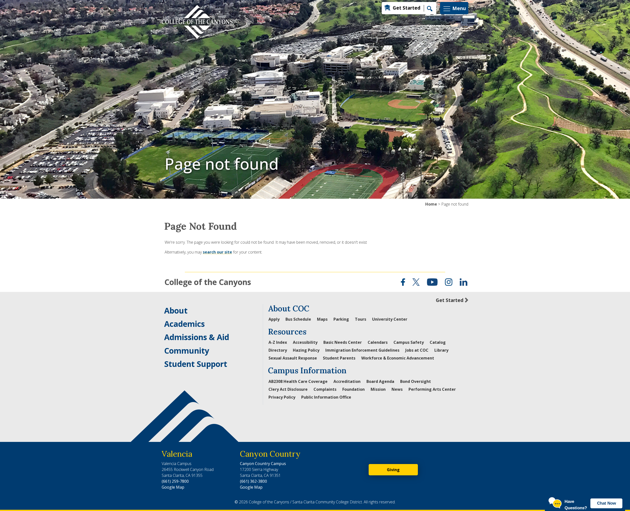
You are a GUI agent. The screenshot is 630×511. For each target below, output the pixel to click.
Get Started (406, 7)
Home (431, 204)
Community (186, 350)
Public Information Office (326, 397)
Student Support (195, 364)
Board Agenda (380, 381)
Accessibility (305, 342)
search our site (217, 252)
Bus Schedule (298, 319)
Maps (322, 319)
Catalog (438, 342)
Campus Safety (409, 342)
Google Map (173, 487)
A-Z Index (277, 342)
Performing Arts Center (432, 389)
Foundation (353, 389)
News (397, 389)
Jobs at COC (416, 350)
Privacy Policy (281, 397)
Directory (277, 350)
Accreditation (347, 381)
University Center (389, 319)
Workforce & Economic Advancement (397, 358)
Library (441, 350)
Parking (341, 319)
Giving (393, 469)
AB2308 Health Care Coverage (298, 381)
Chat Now (606, 503)
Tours (360, 319)
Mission (378, 389)
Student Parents (339, 358)
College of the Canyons (207, 282)
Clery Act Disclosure (288, 389)
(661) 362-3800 (253, 481)
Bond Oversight (415, 381)
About (176, 310)
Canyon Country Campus (263, 463)
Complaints (325, 389)
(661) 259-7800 (175, 481)
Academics (184, 323)
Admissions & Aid (196, 337)
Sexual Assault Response (292, 358)
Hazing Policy (306, 350)
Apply (274, 319)
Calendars (378, 342)
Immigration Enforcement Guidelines (362, 350)
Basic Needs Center (342, 342)
